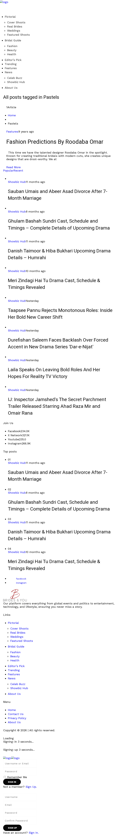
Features (11, 68)
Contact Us (15, 714)
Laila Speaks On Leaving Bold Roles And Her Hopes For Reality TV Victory (54, 373)
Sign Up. (31, 786)
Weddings (13, 30)
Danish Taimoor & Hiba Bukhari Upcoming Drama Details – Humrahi (59, 254)
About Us (11, 87)
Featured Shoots (18, 34)
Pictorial (10, 16)
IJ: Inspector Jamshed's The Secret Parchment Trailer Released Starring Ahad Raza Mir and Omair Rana (57, 406)
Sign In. (34, 832)
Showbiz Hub (16, 82)
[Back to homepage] (11, 757)
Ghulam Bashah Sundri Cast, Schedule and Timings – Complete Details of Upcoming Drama (59, 224)
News (8, 72)
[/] (1, 5)
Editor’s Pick (13, 60)
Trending (11, 64)
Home (12, 115)
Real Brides (14, 26)
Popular (8, 170)
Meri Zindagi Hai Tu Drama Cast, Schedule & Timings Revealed (54, 284)
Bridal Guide (13, 40)
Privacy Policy (17, 718)
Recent (18, 170)
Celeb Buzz (14, 78)
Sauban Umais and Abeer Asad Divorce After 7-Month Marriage (57, 195)
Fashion (12, 46)
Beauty (11, 50)
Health (11, 54)
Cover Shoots (16, 22)
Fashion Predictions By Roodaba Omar (54, 142)
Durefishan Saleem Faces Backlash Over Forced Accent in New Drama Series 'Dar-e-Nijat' (58, 343)
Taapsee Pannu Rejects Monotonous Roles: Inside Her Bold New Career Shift (60, 314)
